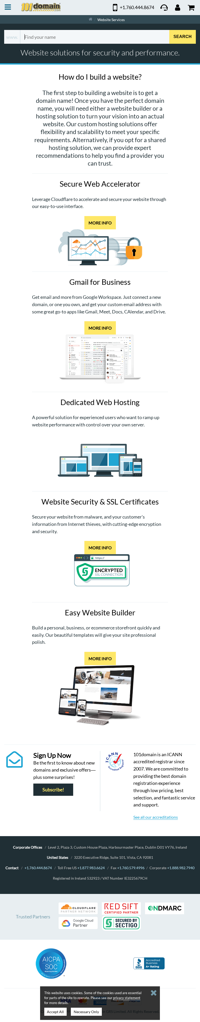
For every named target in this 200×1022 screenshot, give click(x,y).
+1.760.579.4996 (131, 868)
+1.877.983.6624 (91, 868)
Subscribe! (53, 789)
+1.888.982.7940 (181, 868)
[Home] (90, 19)
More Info (100, 222)
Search (182, 37)
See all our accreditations (155, 817)
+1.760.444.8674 (38, 868)
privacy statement (126, 998)
